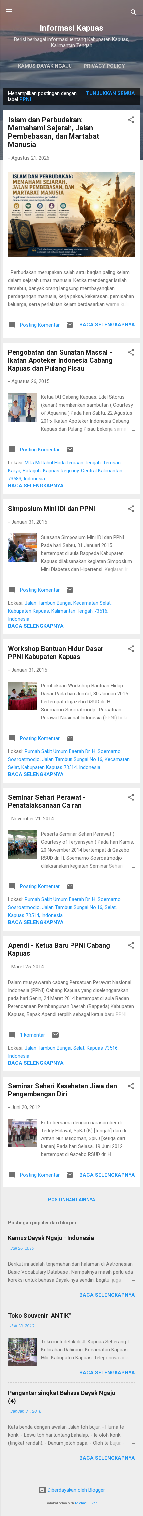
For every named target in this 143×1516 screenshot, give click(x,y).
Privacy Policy (104, 66)
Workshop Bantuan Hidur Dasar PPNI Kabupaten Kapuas (56, 653)
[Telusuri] (134, 13)
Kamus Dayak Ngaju (45, 66)
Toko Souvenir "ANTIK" (39, 1315)
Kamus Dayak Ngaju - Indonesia (51, 1237)
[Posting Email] (70, 327)
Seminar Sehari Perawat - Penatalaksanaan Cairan (47, 801)
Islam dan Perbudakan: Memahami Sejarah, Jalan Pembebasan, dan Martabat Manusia (53, 132)
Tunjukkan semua (110, 93)
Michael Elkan (86, 1503)
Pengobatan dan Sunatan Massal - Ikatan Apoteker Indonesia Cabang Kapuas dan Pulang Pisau (60, 360)
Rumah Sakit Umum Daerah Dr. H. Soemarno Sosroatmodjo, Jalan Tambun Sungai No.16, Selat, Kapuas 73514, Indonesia (64, 907)
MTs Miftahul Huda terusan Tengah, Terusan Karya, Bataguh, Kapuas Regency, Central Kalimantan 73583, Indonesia (65, 471)
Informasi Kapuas (71, 28)
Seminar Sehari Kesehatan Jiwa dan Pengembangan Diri (62, 1090)
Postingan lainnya (71, 1199)
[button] (131, 121)
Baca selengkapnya (107, 325)
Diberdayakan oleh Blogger (75, 1490)
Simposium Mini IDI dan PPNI (51, 509)
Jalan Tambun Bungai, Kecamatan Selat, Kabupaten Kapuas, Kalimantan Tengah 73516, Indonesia (60, 611)
